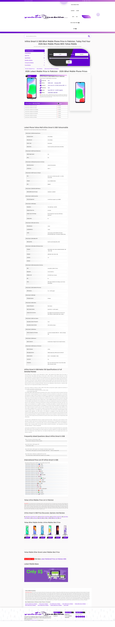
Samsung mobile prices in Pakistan (31, 603)
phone (44, 518)
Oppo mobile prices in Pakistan (67, 603)
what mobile (55, 518)
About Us (55, 614)
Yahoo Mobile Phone (75, 4)
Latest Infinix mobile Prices (57, 516)
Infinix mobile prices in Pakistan (30, 605)
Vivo (77, 16)
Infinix (61, 398)
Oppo (73, 16)
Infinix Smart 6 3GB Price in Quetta (31, 115)
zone (60, 518)
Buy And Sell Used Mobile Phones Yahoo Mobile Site (79, 598)
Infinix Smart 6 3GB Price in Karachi (31, 105)
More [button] (74, 28)
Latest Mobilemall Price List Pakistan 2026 (53, 559)
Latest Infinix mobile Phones (44, 516)
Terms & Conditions (68, 616)
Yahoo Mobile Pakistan (33, 620)
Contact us (55, 616)
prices (48, 518)
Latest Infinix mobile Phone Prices (31, 516)
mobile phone (35, 518)
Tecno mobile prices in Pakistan (43, 605)
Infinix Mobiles (40, 68)
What (51, 518)
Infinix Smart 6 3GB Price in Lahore (31, 107)
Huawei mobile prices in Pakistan (56, 605)
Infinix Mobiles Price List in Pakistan (41, 500)
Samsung (72, 10)
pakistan (40, 518)
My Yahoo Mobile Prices (30, 68)
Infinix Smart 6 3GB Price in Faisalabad (31, 109)
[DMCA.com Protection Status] (57, 617)
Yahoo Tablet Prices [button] (74, 22)
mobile (30, 518)
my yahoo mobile (40, 599)
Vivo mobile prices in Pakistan (55, 603)
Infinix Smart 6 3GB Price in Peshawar (31, 113)
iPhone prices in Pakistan (43, 603)
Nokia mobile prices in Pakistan (80, 603)
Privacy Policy (67, 614)
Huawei (77, 10)
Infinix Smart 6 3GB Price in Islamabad (31, 111)
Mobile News (87, 16)
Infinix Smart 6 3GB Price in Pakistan (52, 68)
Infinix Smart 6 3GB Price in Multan (31, 117)
